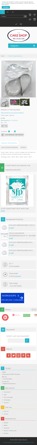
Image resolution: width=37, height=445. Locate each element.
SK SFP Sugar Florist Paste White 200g (15, 209)
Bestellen (6, 422)
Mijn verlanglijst (30, 19)
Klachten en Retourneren (10, 430)
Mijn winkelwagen (34, 19)
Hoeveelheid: (4, 131)
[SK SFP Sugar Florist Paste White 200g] (17, 175)
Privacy (5, 442)
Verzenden (6, 428)
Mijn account (34, 14)
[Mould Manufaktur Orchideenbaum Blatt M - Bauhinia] (4, 235)
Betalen (16, 24)
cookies (4, 3)
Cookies (15, 442)
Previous (33, 310)
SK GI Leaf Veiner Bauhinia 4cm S (21, 250)
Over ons (6, 411)
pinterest (23, 355)
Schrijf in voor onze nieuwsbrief (17, 336)
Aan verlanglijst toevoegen (2, 126)
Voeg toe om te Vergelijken (6, 126)
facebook (8, 355)
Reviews (23, 147)
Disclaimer (9, 442)
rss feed (28, 355)
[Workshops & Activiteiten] (12, 294)
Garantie (6, 433)
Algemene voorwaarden (23, 442)
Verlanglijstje (7, 400)
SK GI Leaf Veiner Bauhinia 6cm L (21, 242)
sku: (2, 122)
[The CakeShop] (18, 35)
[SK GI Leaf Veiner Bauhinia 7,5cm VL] (4, 227)
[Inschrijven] (27, 340)
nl (2, 12)
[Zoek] (25, 16)
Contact (6, 414)
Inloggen (21, 24)
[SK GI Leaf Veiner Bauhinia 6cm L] (4, 244)
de (13, 12)
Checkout (6, 402)
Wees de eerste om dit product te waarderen (12, 112)
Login (5, 394)
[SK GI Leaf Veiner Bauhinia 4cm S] (4, 252)
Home (2, 56)
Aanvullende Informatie (9, 147)
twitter (13, 355)
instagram (18, 355)
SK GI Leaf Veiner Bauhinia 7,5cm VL (22, 225)
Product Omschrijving (9, 143)
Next (35, 310)
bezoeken (18, 276)
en (7, 12)
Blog (30, 14)
